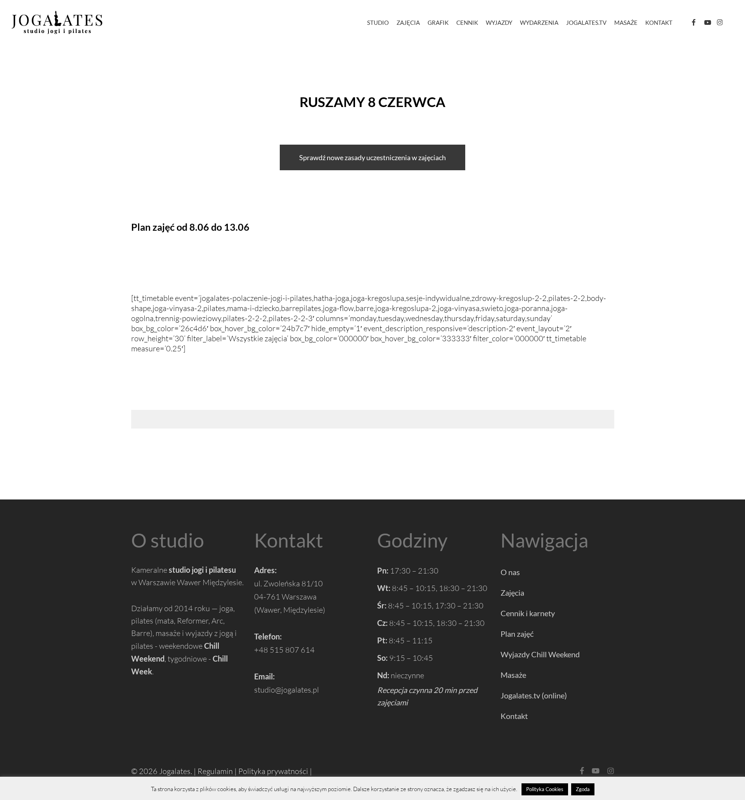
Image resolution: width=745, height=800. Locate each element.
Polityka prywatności (273, 771)
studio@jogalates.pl (286, 690)
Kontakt (514, 716)
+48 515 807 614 (284, 650)
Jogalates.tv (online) (534, 695)
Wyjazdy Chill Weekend (540, 654)
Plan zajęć (517, 633)
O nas (510, 572)
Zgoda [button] (583, 789)
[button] (372, 157)
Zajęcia (512, 592)
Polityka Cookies (544, 789)
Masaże (513, 674)
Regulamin (215, 771)
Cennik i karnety (528, 613)
